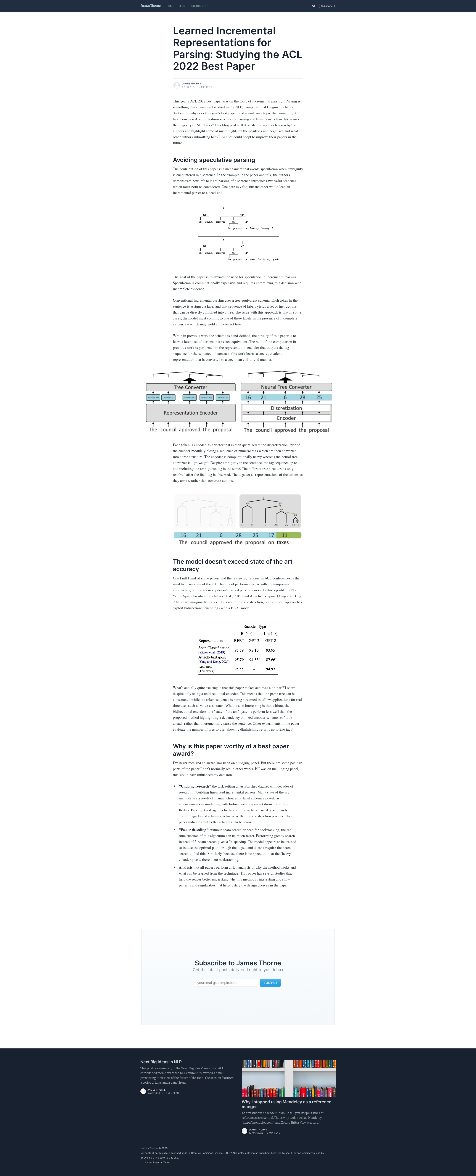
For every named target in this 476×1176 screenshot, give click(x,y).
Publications (199, 5)
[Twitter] (313, 6)
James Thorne (150, 6)
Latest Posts (152, 1162)
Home (170, 5)
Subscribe (327, 5)
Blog (181, 5)
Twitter (167, 1162)
